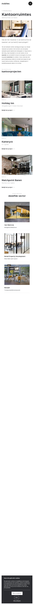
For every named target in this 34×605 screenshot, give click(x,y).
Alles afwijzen (17, 600)
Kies (16, 597)
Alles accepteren (17, 593)
